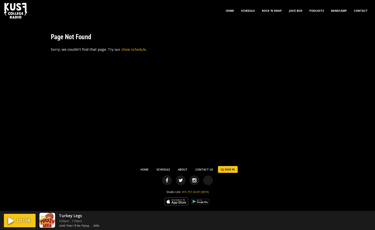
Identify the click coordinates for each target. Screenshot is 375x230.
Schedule (248, 10)
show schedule (133, 49)
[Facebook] (167, 180)
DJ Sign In (228, 169)
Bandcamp (339, 10)
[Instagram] (194, 180)
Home (230, 10)
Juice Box (295, 10)
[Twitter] (181, 180)
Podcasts (316, 10)
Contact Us (204, 169)
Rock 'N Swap (272, 10)
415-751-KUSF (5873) (195, 192)
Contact (361, 10)
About (183, 169)
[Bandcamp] (208, 180)
